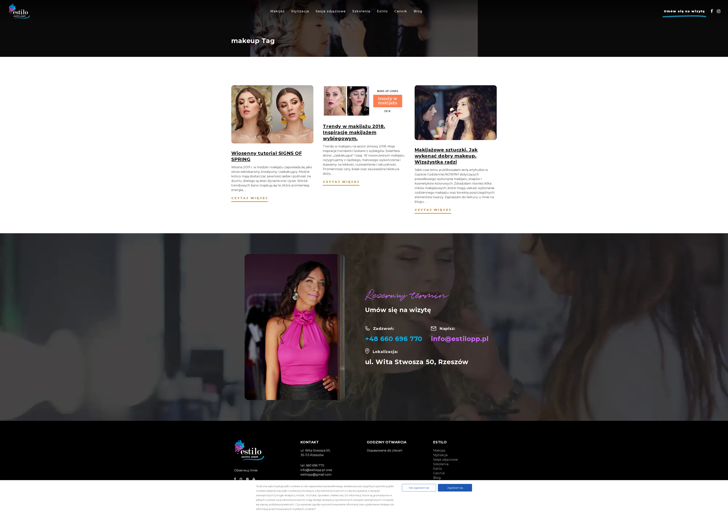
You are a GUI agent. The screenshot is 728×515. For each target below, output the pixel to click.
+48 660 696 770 (394, 339)
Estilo (437, 468)
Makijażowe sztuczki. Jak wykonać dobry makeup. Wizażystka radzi (446, 156)
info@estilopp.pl (460, 339)
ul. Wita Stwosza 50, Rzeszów (416, 362)
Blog (437, 478)
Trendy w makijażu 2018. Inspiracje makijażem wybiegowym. (354, 132)
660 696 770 (315, 465)
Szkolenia (441, 464)
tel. (303, 465)
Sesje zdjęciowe (445, 459)
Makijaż (439, 450)
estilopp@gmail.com (315, 474)
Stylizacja (440, 455)
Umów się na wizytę (684, 11)
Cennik (439, 473)
